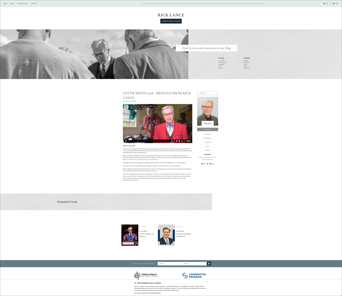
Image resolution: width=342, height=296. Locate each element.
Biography (208, 123)
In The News (143, 231)
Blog (12, 3)
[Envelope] (324, 3)
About (5, 3)
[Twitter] (207, 163)
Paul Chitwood (157, 174)
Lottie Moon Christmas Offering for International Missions (142, 159)
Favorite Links (22, 3)
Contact (34, 3)
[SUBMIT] (209, 263)
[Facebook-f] (327, 3)
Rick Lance (171, 15)
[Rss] (337, 3)
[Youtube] (334, 3)
